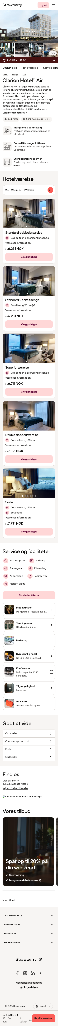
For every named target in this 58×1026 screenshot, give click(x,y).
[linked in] (33, 973)
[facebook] (17, 973)
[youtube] (41, 973)
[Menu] (53, 5)
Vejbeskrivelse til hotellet (15, 788)
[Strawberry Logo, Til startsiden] (12, 5)
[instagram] (25, 973)
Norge (15, 75)
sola (24, 75)
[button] (29, 213)
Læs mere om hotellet (14, 112)
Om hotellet (10, 68)
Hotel (5, 75)
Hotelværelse (30, 68)
